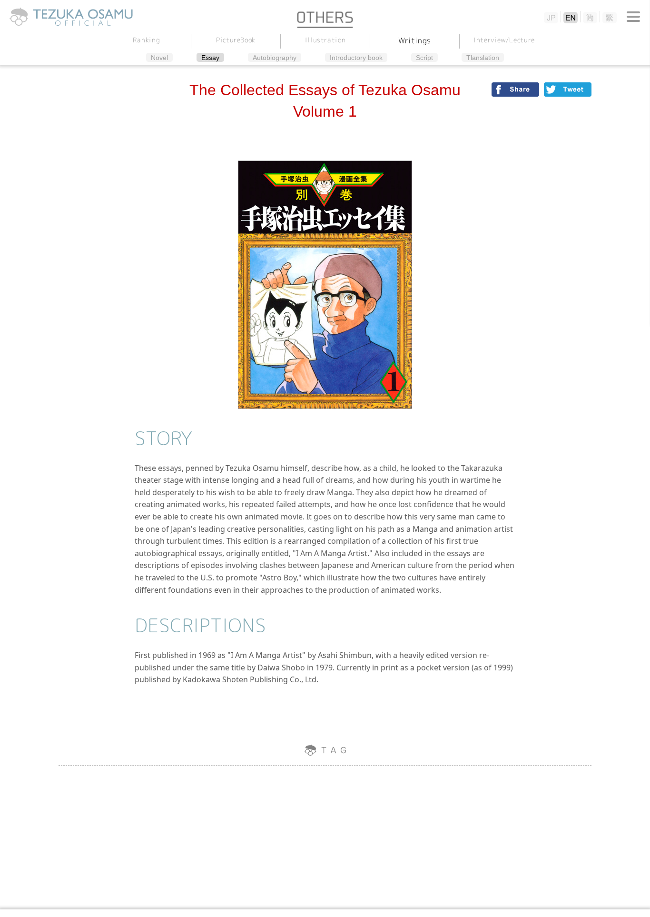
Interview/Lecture (504, 39)
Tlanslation (482, 57)
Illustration (325, 39)
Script (424, 57)
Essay (210, 57)
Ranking (146, 39)
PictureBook (235, 39)
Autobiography (274, 57)
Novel (159, 57)
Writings (414, 40)
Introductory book (356, 57)
